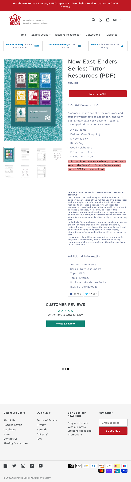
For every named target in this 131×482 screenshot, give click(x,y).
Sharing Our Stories (16, 443)
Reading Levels (13, 424)
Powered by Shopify (41, 478)
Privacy (41, 424)
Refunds (42, 429)
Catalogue (10, 429)
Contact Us (10, 438)
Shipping (42, 434)
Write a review (65, 323)
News (7, 434)
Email (90, 3)
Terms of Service (47, 420)
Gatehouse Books (21, 478)
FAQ (39, 438)
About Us (9, 420)
